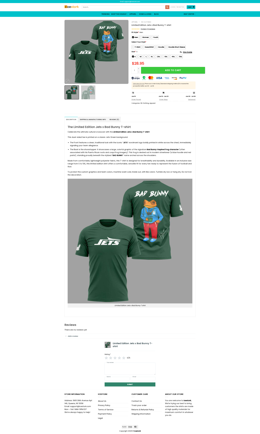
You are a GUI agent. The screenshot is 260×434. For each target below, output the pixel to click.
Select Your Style (139, 42)
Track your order (139, 405)
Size (134, 51)
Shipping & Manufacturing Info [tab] (93, 120)
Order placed (136, 99)
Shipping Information (141, 414)
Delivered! (192, 99)
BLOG (156, 14)
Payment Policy (105, 414)
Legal (100, 418)
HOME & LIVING (145, 14)
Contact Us (137, 401)
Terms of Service (105, 409)
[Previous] (68, 51)
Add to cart (173, 70)
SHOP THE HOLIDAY (119, 14)
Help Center (189, 14)
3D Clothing (146, 22)
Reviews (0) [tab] (114, 120)
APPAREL (132, 14)
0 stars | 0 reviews (148, 29)
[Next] (124, 51)
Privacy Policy (104, 405)
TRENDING (105, 14)
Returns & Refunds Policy (143, 409)
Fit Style (135, 32)
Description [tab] (71, 120)
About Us (102, 401)
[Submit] (167, 7)
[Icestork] (71, 7)
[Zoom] (67, 81)
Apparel (135, 22)
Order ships (163, 99)
